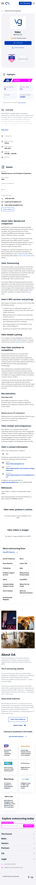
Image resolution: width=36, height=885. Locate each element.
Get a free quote (18, 43)
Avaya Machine (7, 563)
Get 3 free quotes (25, 3)
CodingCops (7, 568)
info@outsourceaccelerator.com (13, 867)
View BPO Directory (9, 552)
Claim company (22, 102)
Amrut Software (8, 591)
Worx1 (22, 559)
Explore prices (28, 825)
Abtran (5, 579)
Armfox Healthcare (9, 559)
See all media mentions (16, 736)
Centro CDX (23, 563)
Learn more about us (18, 719)
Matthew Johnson (7, 173)
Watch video (18, 725)
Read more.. (5, 130)
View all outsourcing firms (13, 11)
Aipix (21, 568)
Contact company (8, 209)
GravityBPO (23, 579)
